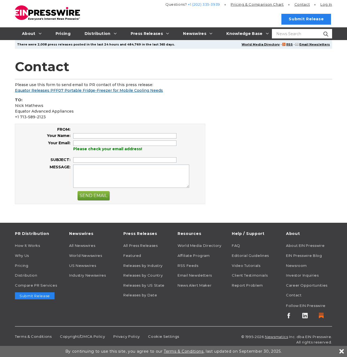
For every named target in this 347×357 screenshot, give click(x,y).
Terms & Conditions (33, 336)
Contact (302, 4)
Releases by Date (140, 295)
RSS (289, 44)
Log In (326, 4)
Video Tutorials (246, 265)
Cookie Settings (163, 336)
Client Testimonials (250, 275)
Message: (60, 167)
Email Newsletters (314, 44)
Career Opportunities (306, 285)
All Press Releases (140, 245)
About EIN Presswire (305, 245)
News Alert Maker (194, 285)
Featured (132, 255)
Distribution (26, 275)
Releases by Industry (143, 265)
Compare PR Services (36, 285)
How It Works (27, 245)
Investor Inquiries (302, 275)
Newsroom (296, 265)
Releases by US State (144, 285)
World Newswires (85, 255)
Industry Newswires (87, 275)
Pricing (257, 4)
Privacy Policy (126, 336)
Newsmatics (276, 337)
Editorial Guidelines (250, 255)
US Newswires (82, 265)
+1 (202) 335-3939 (204, 4)
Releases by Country (143, 275)
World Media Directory (261, 44)
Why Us (22, 255)
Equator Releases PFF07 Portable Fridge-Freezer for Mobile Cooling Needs (89, 90)
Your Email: (59, 142)
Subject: (60, 159)
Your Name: (58, 135)
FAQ (236, 245)
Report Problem (247, 285)
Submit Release (306, 19)
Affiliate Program (194, 255)
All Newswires (82, 245)
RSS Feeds (188, 265)
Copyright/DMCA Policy (82, 336)
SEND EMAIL (93, 195)
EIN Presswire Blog (304, 255)
